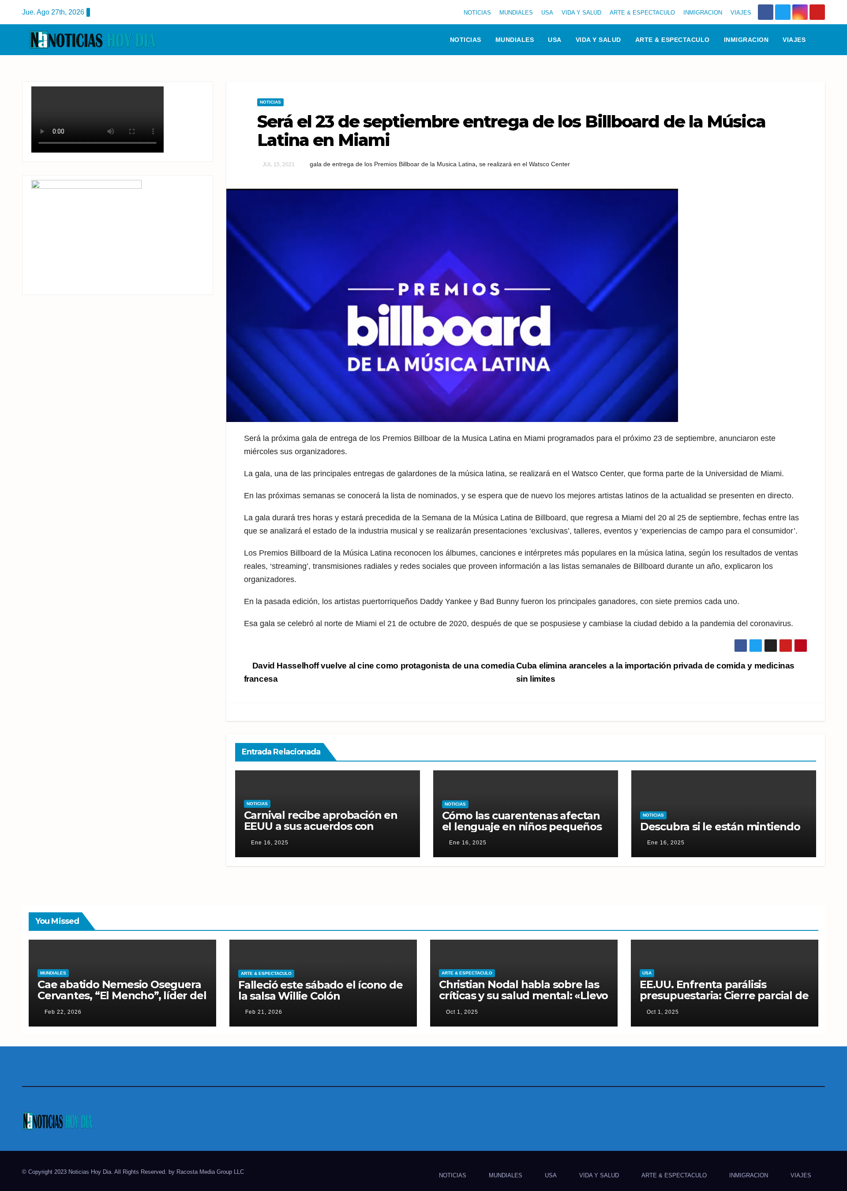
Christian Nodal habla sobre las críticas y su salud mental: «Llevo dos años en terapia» (523, 995)
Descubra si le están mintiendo (720, 826)
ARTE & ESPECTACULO (642, 12)
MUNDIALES (516, 12)
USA (547, 12)
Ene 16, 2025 (270, 843)
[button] (822, 39)
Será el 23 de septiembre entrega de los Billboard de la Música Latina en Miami (511, 130)
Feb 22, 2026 (63, 1012)
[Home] (431, 39)
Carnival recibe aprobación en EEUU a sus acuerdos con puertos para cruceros (320, 826)
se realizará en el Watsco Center (524, 164)
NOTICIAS (477, 12)
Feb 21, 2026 (263, 1012)
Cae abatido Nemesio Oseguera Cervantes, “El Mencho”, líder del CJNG (121, 995)
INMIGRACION (702, 12)
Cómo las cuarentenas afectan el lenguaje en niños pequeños (522, 821)
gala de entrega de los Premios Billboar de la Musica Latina (393, 164)
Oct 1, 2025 (462, 1012)
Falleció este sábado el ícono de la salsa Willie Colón (320, 990)
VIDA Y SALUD (581, 12)
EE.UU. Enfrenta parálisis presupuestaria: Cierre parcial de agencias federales (724, 995)
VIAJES (741, 12)
